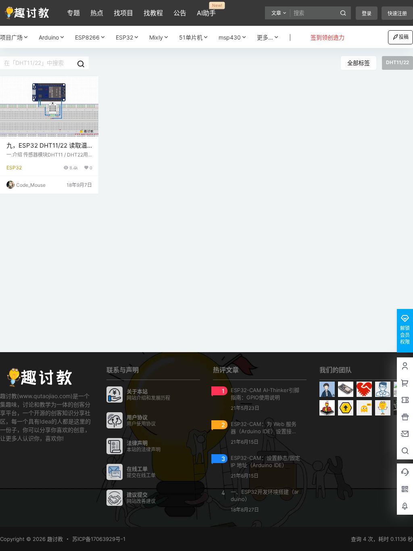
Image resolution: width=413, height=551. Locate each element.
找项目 (123, 13)
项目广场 (11, 37)
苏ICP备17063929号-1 (98, 539)
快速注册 (397, 13)
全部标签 (358, 62)
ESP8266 (87, 37)
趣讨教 (54, 539)
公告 (179, 13)
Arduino (49, 37)
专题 (73, 13)
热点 (96, 13)
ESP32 (124, 37)
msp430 (230, 37)
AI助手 (206, 10)
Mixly (156, 37)
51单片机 (190, 37)
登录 (366, 13)
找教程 (153, 13)
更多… (265, 37)
